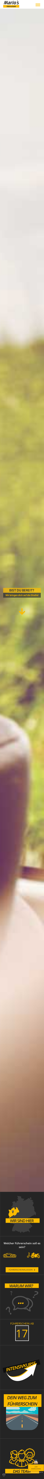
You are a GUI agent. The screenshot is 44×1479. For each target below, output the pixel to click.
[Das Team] (22, 1442)
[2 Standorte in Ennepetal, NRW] (22, 1195)
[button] (4, 1475)
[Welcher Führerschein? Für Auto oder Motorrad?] (22, 1252)
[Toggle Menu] (37, 4)
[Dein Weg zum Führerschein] (22, 1393)
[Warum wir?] (22, 1278)
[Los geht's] (22, 612)
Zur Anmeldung (36, 1468)
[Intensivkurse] (22, 1346)
